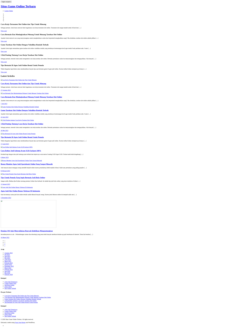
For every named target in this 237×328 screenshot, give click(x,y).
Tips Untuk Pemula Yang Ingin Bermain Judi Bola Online (23, 178)
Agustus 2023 (8, 253)
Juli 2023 (7, 254)
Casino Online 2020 (10, 283)
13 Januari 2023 (5, 184)
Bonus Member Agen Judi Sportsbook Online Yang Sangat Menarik (27, 164)
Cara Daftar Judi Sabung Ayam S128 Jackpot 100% (21, 151)
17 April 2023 (5, 144)
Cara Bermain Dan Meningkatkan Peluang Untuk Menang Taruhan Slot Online (31, 97)
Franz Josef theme (20, 322)
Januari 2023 (8, 264)
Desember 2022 (9, 266)
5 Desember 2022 (6, 197)
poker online (8, 287)
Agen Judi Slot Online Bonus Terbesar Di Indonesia (20, 191)
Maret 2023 (7, 261)
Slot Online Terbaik (10, 288)
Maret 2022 (7, 268)
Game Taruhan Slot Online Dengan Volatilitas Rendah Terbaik (25, 110)
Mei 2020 (7, 273)
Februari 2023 (8, 263)
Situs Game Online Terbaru (18, 6)
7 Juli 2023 (4, 103)
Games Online (8, 11)
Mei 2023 (7, 258)
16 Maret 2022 (5, 237)
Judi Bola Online (9, 285)
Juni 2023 (7, 256)
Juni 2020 (7, 271)
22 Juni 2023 (4, 117)
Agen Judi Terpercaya (10, 282)
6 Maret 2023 (5, 157)
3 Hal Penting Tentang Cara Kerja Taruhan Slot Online (22, 124)
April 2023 (7, 259)
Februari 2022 (8, 269)
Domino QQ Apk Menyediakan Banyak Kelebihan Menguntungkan (27, 231)
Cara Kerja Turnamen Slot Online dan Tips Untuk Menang (23, 84)
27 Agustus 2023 (6, 90)
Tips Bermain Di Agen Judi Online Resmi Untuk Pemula (22, 137)
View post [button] (4, 31)
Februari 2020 (8, 274)
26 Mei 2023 (4, 130)
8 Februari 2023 (5, 171)
